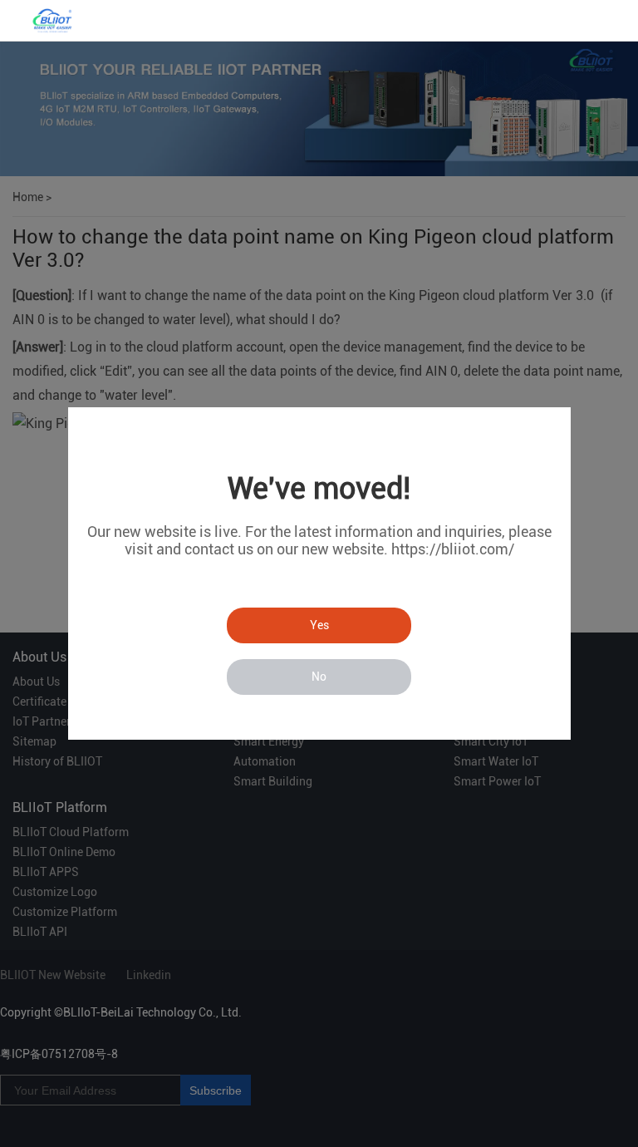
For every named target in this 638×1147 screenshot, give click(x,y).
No (319, 676)
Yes (319, 625)
